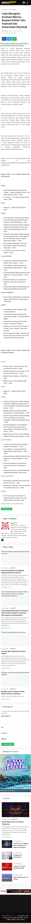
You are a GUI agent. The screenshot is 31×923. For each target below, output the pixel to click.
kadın (18, 919)
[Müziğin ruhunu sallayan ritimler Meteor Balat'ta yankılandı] (15, 679)
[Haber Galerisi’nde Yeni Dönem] (7, 877)
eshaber (13, 919)
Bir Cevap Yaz (6, 509)
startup (26, 917)
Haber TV (7, 31)
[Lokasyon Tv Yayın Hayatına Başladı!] (7, 866)
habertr (22, 919)
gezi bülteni (21, 916)
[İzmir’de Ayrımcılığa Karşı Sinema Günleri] (15, 639)
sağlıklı (8, 919)
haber (27, 916)
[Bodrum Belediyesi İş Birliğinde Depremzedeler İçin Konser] (15, 558)
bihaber (21, 917)
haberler (5, 917)
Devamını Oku (6, 587)
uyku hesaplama (13, 917)
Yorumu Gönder (8, 744)
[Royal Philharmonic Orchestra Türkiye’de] (15, 809)
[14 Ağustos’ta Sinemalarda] (7, 855)
